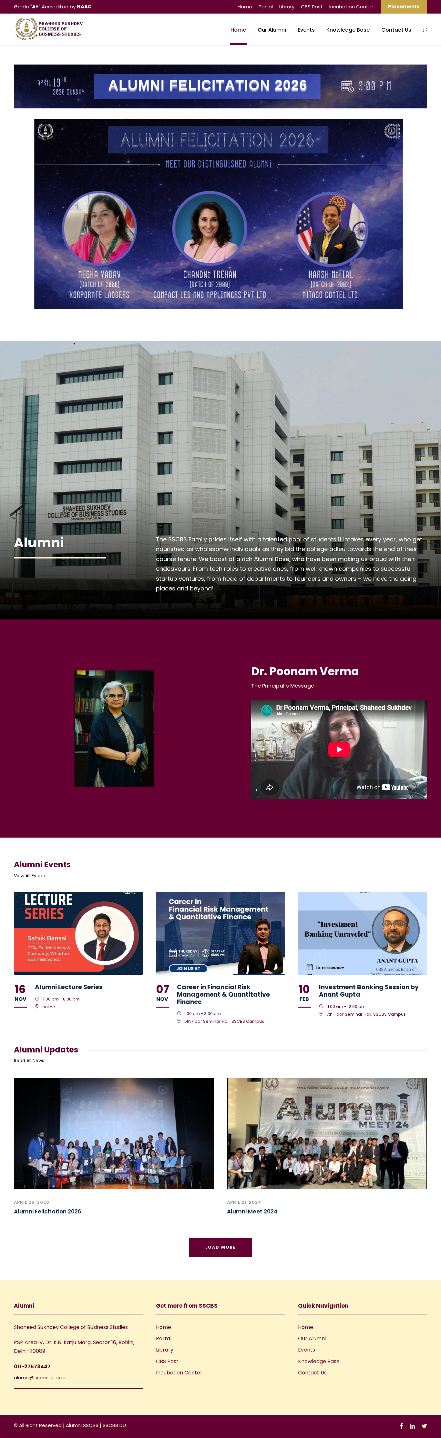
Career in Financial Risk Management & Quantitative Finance (223, 994)
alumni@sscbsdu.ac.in (40, 1377)
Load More (220, 1247)
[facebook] (401, 1426)
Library (286, 6)
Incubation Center (351, 6)
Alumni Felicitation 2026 (47, 1211)
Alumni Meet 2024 (252, 1211)
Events (306, 30)
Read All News (29, 1060)
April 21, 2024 (244, 1202)
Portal (266, 6)
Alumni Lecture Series (69, 987)
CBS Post (312, 6)
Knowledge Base (348, 30)
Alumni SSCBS (83, 1425)
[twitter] (424, 1426)
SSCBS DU (114, 1425)
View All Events (30, 875)
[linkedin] (412, 1426)
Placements (404, 6)
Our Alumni (272, 30)
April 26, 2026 (31, 1202)
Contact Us (396, 30)
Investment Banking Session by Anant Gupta (369, 991)
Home (245, 6)
